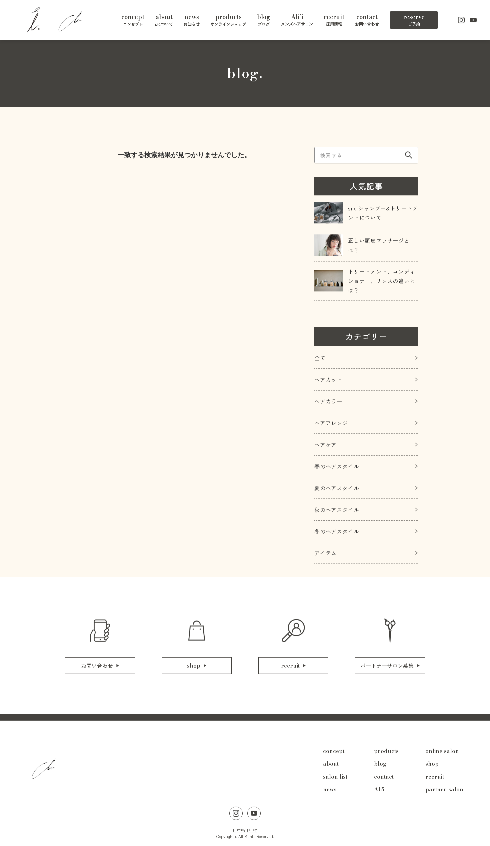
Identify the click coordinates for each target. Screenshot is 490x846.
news (330, 789)
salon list (335, 776)
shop (432, 763)
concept (333, 751)
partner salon (444, 789)
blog (380, 763)
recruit (434, 776)
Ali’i (379, 789)
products (386, 751)
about (331, 763)
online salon (442, 751)
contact (384, 776)
